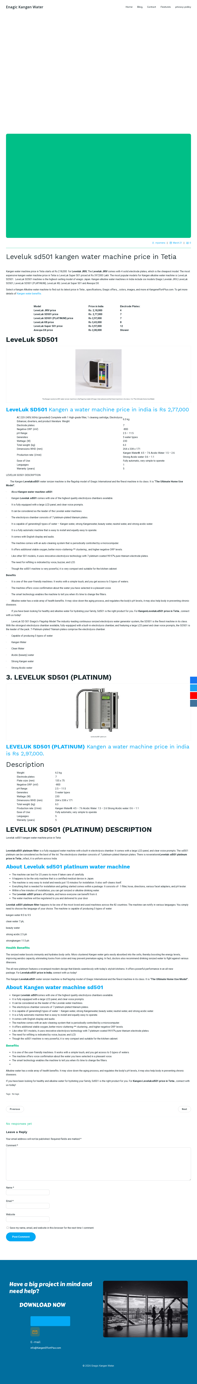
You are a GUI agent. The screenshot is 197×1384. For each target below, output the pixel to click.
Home (129, 7)
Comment (12, 1145)
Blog (140, 7)
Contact (151, 7)
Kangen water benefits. (29, 293)
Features (166, 7)
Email (10, 1201)
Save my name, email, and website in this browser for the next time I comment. (52, 1227)
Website (10, 1214)
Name (10, 1187)
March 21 (177, 243)
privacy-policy (183, 7)
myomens (160, 243)
